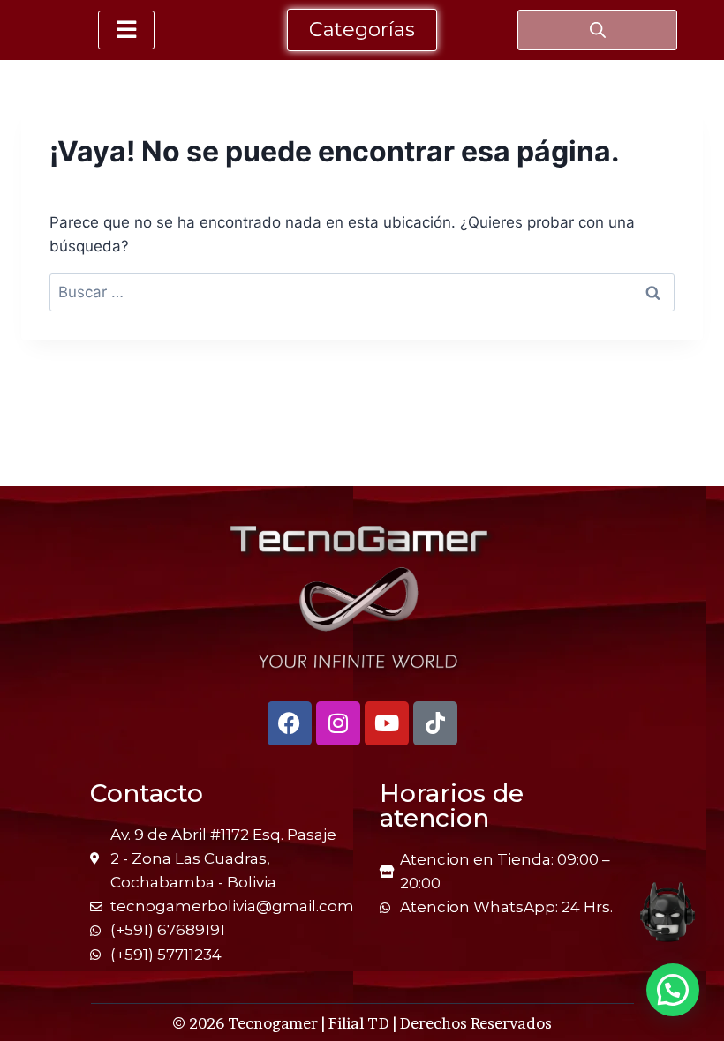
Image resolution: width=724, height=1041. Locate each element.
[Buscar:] (362, 292)
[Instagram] (338, 723)
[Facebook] (290, 723)
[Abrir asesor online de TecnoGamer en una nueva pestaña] (667, 912)
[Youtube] (387, 723)
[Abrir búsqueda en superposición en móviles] (598, 30)
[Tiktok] (435, 723)
